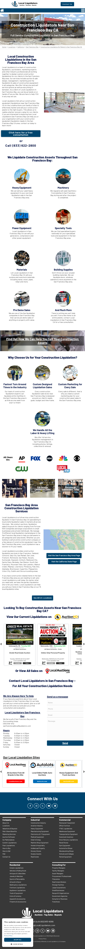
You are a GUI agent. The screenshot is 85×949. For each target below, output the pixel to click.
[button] (17, 944)
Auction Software (8, 837)
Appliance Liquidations (18, 890)
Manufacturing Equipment (40, 831)
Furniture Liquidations (17, 888)
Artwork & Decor (15, 882)
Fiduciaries (56, 879)
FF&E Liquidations (65, 828)
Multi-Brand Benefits (9, 831)
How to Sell (6, 851)
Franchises (56, 902)
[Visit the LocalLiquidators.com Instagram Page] (36, 805)
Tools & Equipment (16, 893)
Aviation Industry (37, 826)
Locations (11, 47)
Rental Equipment (65, 857)
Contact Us (6, 857)
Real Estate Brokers (59, 882)
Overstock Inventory (66, 837)
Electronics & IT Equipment (40, 834)
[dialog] (17, 932)
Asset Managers (57, 873)
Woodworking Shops (66, 851)
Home (4, 47)
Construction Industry (38, 823)
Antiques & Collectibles (18, 873)
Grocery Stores (36, 851)
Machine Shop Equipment (39, 843)
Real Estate (35, 857)
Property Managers (58, 868)
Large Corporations (59, 888)
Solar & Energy (36, 840)
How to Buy (6, 848)
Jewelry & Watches (16, 876)
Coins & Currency (15, 896)
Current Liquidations (9, 843)
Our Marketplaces (8, 840)
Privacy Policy (8, 936)
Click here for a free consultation (21, 133)
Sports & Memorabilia (17, 879)
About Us (5, 823)
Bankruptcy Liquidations (18, 885)
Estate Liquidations (16, 868)
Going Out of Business (59, 899)
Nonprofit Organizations (60, 893)
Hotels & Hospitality (38, 845)
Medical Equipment (37, 837)
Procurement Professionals (61, 876)
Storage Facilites (58, 885)
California (20, 47)
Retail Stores (63, 843)
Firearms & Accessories (18, 902)
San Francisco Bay (32, 47)
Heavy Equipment (37, 828)
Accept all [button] (18, 940)
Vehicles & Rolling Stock (18, 871)
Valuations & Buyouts (9, 828)
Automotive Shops (65, 848)
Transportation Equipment (68, 834)
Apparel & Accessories (17, 899)
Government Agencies (59, 896)
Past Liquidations (8, 845)
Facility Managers (58, 871)
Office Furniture (64, 826)
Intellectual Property (38, 848)
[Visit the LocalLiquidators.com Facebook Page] (30, 805)
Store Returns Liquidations (68, 840)
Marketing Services (9, 834)
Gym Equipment (64, 845)
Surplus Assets (36, 854)
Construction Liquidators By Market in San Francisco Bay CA (61, 47)
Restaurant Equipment (67, 823)
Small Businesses (58, 890)
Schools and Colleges (66, 854)
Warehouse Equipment (67, 831)
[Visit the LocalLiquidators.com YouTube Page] (48, 805)
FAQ (3, 854)
